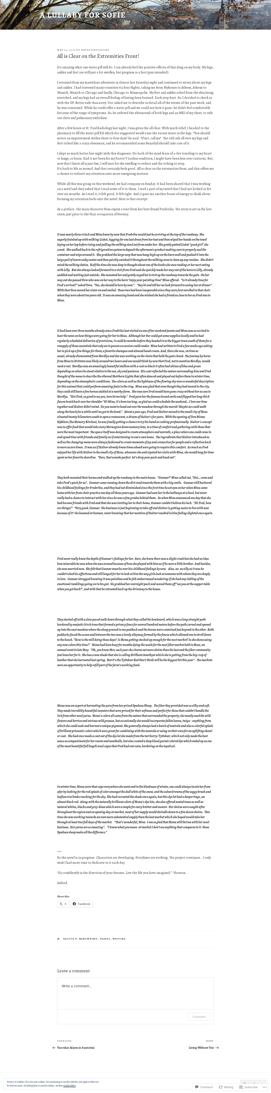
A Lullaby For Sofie (83, 15)
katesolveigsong (95, 50)
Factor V (70, 938)
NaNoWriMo (88, 938)
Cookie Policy (69, 1085)
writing (119, 938)
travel (105, 938)
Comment (199, 1016)
